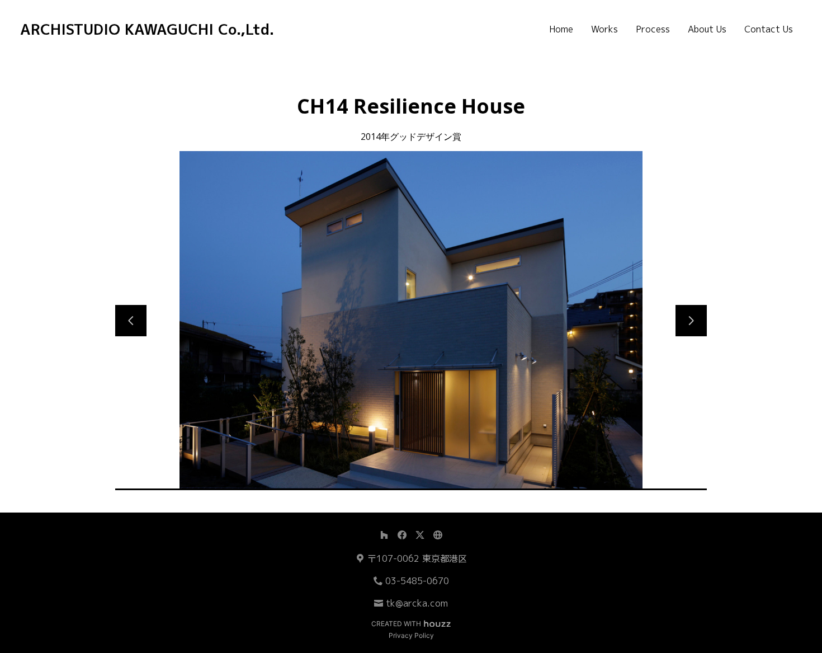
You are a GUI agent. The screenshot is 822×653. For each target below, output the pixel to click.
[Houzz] (384, 535)
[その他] (438, 535)
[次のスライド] (691, 320)
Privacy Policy (411, 635)
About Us (707, 29)
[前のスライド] (131, 320)
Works (604, 29)
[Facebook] (402, 535)
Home (561, 29)
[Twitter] (420, 535)
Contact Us (768, 29)
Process (653, 29)
